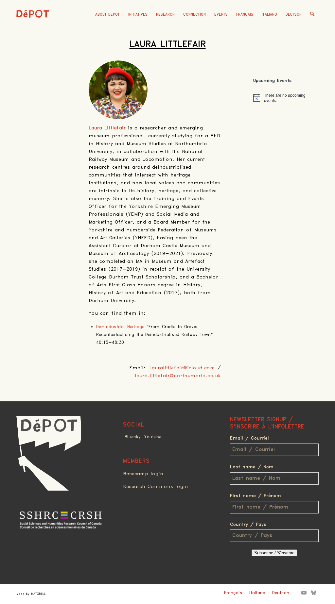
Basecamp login (143, 474)
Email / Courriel (249, 438)
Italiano (269, 14)
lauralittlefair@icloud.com (182, 368)
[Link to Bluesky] (314, 592)
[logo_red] (32, 24)
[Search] (312, 14)
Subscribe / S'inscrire (274, 552)
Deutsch (294, 14)
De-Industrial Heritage (120, 326)
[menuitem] (107, 14)
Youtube (152, 437)
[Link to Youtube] (304, 592)
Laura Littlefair (168, 44)
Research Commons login (155, 487)
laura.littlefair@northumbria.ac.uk (178, 376)
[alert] (286, 97)
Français (244, 14)
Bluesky (133, 437)
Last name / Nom (251, 467)
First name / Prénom (255, 495)
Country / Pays (248, 524)
